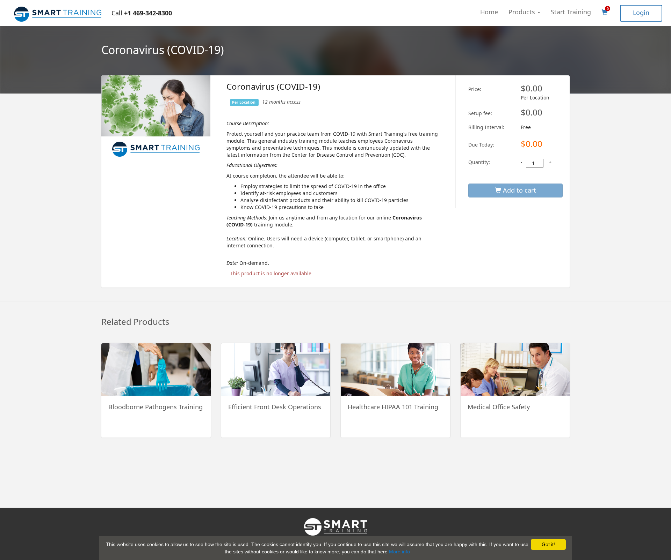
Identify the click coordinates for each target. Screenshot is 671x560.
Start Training (571, 12)
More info (399, 551)
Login (641, 12)
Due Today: (481, 144)
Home (489, 12)
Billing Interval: (486, 127)
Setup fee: (480, 113)
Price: (474, 89)
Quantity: (479, 162)
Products (522, 12)
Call (141, 13)
